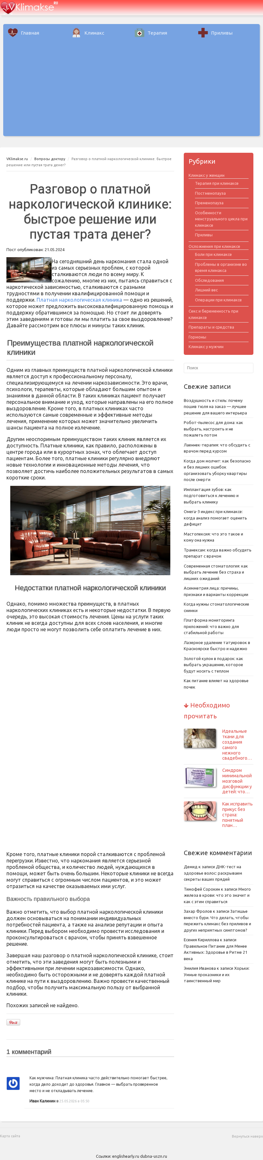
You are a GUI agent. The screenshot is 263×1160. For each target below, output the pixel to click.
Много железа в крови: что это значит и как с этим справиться (217, 895)
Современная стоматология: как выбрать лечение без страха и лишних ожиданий (216, 572)
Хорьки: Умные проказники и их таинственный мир (217, 974)
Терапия (157, 33)
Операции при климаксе (218, 300)
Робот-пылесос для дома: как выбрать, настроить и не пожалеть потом (213, 428)
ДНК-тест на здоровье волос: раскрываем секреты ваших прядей (213, 872)
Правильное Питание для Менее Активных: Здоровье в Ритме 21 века (215, 952)
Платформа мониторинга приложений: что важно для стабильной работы (211, 626)
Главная (30, 33)
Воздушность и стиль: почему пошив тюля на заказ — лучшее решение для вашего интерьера (215, 406)
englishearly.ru (125, 1156)
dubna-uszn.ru (153, 1156)
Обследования (209, 280)
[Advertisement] (131, 91)
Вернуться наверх (247, 1136)
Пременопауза (209, 202)
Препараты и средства (211, 327)
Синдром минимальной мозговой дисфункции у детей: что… (237, 781)
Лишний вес (206, 290)
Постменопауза (210, 193)
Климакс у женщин (207, 175)
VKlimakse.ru (17, 159)
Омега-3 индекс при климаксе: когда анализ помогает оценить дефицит (215, 517)
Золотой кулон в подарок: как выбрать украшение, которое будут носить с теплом (213, 664)
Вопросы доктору (49, 159)
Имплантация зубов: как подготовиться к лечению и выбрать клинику (211, 495)
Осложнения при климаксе (214, 246)
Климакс (94, 33)
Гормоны (197, 337)
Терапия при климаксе (217, 183)
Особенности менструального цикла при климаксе (221, 218)
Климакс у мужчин (206, 346)
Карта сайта (10, 1136)
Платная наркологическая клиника (79, 300)
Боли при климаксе (213, 254)
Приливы (222, 33)
